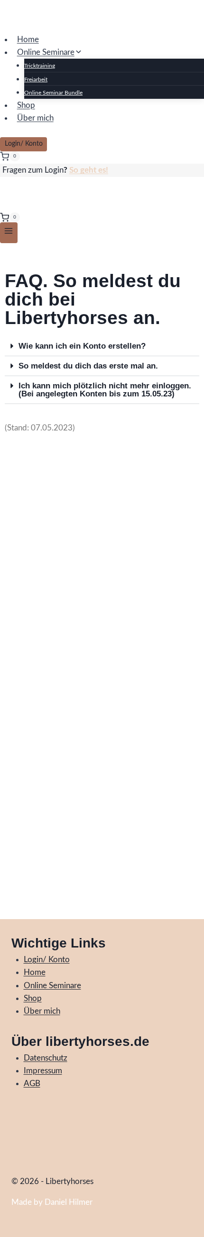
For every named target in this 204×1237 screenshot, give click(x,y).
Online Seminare (52, 986)
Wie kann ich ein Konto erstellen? (82, 346)
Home (28, 39)
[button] (102, 346)
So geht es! (88, 170)
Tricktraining (39, 66)
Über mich (35, 118)
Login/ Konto (24, 143)
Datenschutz (45, 1058)
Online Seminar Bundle (53, 93)
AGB (32, 1083)
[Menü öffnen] (9, 232)
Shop (26, 105)
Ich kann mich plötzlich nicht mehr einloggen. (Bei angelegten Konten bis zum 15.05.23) (105, 389)
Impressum (43, 1071)
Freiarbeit (35, 79)
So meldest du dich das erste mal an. (88, 365)
